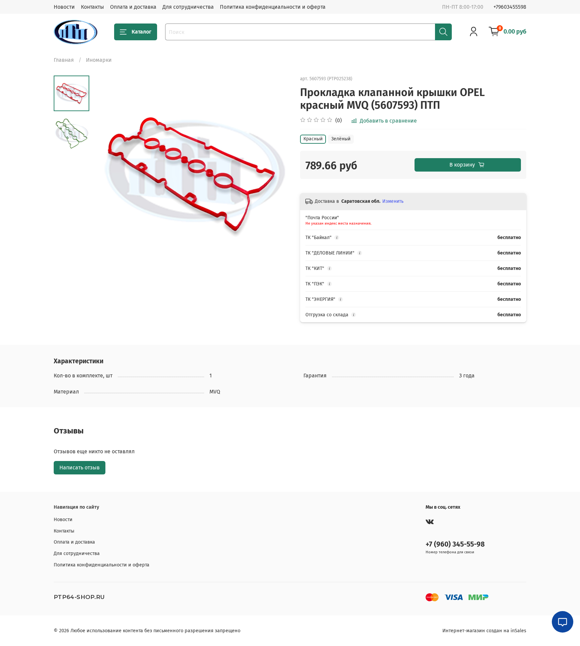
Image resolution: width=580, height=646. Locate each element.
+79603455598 (509, 7)
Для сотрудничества (188, 7)
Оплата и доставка (133, 7)
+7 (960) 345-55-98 (455, 544)
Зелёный (340, 139)
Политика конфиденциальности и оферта (273, 7)
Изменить (392, 201)
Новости (64, 7)
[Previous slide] (106, 174)
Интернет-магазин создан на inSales (484, 631)
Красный (313, 139)
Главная (64, 60)
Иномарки (99, 60)
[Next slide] (277, 174)
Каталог (141, 32)
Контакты (92, 7)
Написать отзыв (79, 467)
